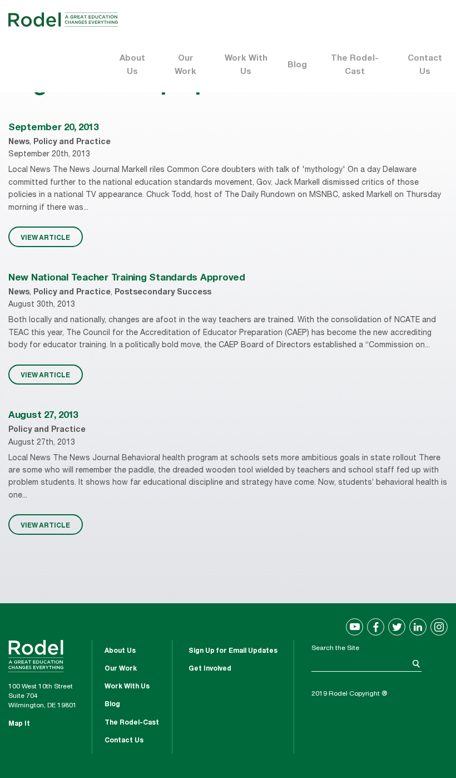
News (18, 142)
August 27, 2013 (43, 416)
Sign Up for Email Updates (233, 651)
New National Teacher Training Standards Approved (126, 278)
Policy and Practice (72, 142)
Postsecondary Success (163, 293)
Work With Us (246, 65)
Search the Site (335, 648)
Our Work (185, 65)
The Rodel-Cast (355, 65)
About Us (132, 65)
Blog (297, 65)
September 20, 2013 (53, 128)
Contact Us (425, 65)
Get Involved (210, 669)
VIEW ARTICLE (45, 237)
